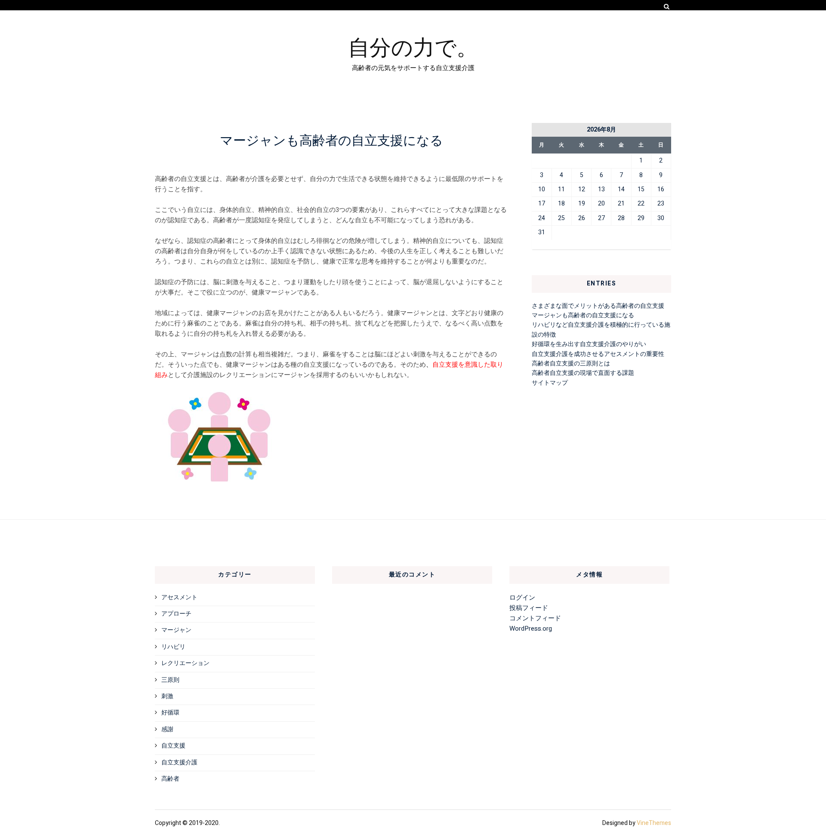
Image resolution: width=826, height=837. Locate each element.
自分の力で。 (413, 46)
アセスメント (179, 597)
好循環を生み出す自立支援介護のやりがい (589, 344)
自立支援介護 (179, 762)
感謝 (167, 729)
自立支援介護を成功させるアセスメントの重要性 (598, 354)
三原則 (170, 679)
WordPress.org (530, 628)
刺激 (167, 696)
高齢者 (170, 778)
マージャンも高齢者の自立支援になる (583, 315)
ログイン (522, 597)
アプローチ (176, 613)
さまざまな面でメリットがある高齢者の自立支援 (598, 305)
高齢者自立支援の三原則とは (571, 363)
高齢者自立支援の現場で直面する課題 (583, 372)
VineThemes (654, 823)
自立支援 (173, 745)
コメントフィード (535, 618)
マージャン (176, 630)
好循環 (170, 712)
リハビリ (173, 646)
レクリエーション (185, 663)
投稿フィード (528, 608)
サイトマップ (550, 382)
